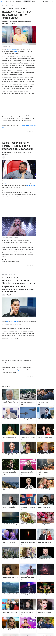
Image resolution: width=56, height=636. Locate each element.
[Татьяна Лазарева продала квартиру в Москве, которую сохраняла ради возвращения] (28, 485)
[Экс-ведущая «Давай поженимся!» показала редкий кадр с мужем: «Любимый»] (45, 432)
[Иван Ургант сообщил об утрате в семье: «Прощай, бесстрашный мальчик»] (45, 415)
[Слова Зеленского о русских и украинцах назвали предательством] (45, 555)
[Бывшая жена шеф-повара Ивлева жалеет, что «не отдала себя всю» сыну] (10, 502)
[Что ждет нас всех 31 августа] (45, 572)
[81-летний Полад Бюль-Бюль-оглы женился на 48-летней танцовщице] (10, 450)
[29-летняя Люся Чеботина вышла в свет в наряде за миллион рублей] (28, 625)
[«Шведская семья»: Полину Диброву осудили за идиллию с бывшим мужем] (10, 607)
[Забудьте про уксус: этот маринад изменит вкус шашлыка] (45, 467)
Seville (7, 321)
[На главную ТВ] (3, 1)
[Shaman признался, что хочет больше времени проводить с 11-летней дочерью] (10, 415)
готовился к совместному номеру (24, 259)
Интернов (16, 51)
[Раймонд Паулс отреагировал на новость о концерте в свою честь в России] (10, 397)
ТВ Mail (13, 139)
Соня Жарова (8, 294)
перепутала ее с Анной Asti (16, 370)
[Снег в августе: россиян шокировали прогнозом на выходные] (10, 555)
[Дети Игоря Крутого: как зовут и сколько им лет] (45, 450)
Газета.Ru (13, 5)
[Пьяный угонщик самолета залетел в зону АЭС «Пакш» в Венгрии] (28, 415)
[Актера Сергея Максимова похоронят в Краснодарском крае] (28, 537)
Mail (1, 635)
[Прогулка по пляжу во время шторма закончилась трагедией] (10, 520)
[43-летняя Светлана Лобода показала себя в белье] (10, 625)
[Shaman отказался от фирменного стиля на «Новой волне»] (28, 590)
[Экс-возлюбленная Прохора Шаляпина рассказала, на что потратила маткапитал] (10, 432)
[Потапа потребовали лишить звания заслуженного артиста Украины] (45, 625)
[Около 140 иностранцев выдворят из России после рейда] (45, 397)
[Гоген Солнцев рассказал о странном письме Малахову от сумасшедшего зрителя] (45, 590)
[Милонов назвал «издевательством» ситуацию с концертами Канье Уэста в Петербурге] (28, 432)
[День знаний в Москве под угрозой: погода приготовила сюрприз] (10, 467)
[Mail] (1, 1)
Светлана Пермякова (12, 49)
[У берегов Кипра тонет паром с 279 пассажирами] (10, 485)
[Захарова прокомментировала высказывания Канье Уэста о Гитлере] (45, 607)
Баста (6, 183)
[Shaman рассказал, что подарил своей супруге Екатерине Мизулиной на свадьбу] (10, 537)
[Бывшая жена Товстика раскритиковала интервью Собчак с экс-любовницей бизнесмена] (10, 572)
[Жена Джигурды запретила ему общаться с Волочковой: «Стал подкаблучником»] (45, 485)
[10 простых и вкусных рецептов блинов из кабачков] (28, 520)
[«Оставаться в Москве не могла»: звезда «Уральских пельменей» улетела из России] (28, 502)
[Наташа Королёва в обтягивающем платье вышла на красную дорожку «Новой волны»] (28, 450)
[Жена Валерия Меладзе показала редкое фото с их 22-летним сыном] (45, 537)
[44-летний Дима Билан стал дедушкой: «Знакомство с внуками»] (45, 502)
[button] (19, 35)
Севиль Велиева (14, 321)
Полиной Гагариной (30, 185)
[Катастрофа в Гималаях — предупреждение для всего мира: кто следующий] (28, 397)
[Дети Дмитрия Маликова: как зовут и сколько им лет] (28, 555)
